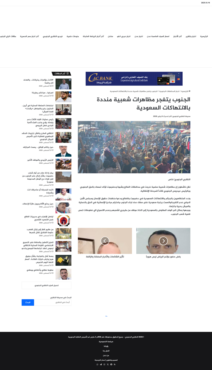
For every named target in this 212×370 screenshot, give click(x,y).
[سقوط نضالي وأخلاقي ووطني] (63, 274)
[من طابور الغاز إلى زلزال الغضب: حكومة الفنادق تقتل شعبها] (63, 233)
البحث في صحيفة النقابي (60, 297)
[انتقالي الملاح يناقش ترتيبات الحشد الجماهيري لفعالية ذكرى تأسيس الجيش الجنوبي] (63, 137)
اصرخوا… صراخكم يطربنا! (42, 92)
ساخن (110, 36)
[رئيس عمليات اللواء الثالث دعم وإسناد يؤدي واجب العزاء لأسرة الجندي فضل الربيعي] (63, 123)
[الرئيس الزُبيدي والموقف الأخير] (63, 164)
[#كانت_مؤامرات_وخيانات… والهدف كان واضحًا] (63, 84)
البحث (27, 302)
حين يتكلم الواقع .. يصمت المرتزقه (38, 147)
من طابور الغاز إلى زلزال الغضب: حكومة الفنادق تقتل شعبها (40, 231)
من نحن (106, 355)
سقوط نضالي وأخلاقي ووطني (40, 270)
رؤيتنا (106, 346)
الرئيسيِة (204, 36)
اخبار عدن (139, 36)
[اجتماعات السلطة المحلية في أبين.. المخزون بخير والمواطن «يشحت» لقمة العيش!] (63, 109)
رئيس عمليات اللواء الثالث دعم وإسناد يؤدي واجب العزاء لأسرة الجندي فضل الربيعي (40, 122)
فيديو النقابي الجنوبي (53, 36)
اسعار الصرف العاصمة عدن (158, 36)
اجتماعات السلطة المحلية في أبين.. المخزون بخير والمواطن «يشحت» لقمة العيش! (37, 108)
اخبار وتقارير (191, 36)
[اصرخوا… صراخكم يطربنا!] (63, 96)
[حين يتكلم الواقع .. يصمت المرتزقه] (63, 151)
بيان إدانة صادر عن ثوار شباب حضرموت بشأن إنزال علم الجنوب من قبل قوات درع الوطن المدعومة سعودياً (37, 177)
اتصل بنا (106, 351)
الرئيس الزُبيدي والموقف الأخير (40, 160)
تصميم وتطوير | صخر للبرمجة (106, 360)
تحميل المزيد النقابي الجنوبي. (46, 285)
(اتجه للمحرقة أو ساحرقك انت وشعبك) (40, 191)
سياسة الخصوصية (106, 341)
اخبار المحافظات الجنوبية (169, 91)
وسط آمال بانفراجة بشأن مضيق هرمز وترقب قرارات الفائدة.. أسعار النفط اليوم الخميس (39, 259)
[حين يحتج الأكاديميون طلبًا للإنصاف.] (63, 207)
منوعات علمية (73, 36)
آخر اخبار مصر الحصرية (29, 36)
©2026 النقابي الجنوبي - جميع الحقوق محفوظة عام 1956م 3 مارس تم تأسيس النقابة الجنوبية (106, 337)
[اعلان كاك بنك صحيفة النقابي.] (134, 79)
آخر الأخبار (177, 36)
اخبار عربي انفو (124, 36)
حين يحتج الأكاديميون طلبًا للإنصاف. (37, 204)
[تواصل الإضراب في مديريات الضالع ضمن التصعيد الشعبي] (63, 220)
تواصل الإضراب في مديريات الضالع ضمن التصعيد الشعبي (38, 218)
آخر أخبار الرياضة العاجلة (93, 36)
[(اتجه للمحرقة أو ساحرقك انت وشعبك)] (63, 194)
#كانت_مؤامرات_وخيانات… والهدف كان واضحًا (38, 81)
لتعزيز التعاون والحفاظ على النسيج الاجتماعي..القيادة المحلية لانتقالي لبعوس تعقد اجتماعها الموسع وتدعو (37, 245)
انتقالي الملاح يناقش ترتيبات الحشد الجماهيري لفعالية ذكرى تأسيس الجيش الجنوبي (37, 136)
